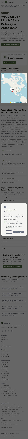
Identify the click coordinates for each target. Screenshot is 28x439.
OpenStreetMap (18, 102)
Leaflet (12, 102)
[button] (3, 75)
